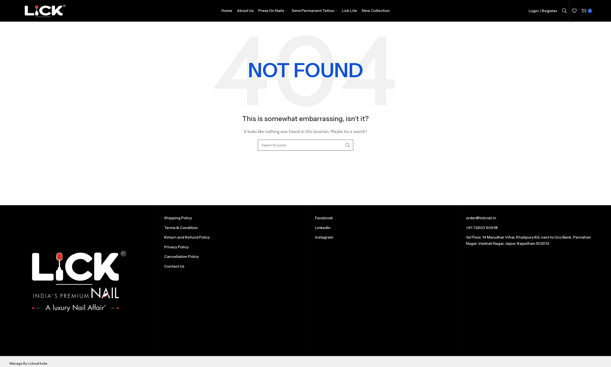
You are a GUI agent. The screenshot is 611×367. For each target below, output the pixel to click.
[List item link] (230, 218)
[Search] (564, 10)
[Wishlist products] (574, 10)
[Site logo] (45, 10)
